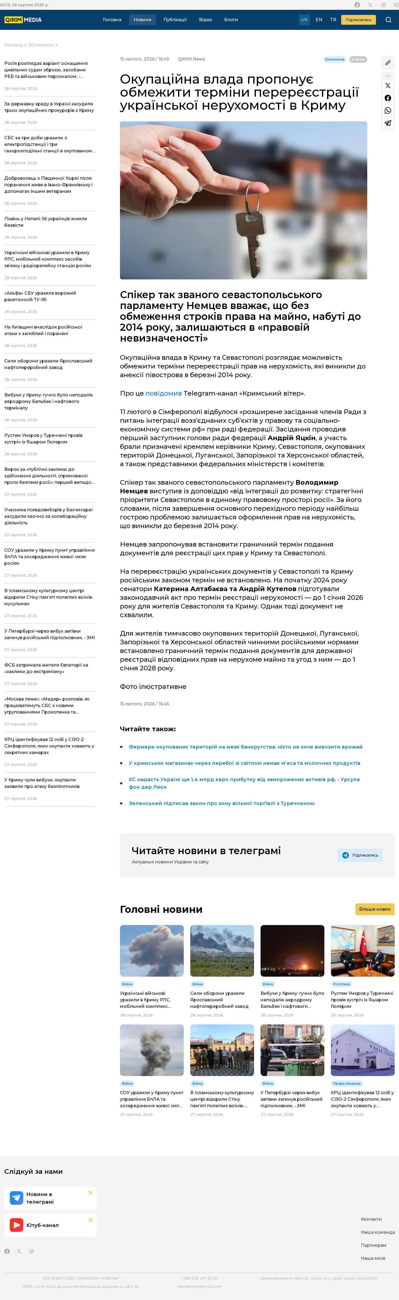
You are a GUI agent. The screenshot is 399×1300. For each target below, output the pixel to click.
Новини (142, 19)
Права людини (347, 1083)
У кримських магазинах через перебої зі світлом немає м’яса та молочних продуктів (244, 763)
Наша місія (373, 1258)
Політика (341, 984)
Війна (127, 984)
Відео (205, 19)
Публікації (175, 19)
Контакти (371, 1219)
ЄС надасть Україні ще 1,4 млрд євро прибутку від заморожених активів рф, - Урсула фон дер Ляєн (244, 783)
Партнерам (374, 1245)
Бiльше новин (375, 909)
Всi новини (41, 45)
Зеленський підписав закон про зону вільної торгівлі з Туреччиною (222, 803)
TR (333, 19)
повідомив (163, 393)
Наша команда (378, 1232)
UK (304, 19)
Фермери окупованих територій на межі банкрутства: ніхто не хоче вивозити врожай (246, 747)
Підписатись (359, 19)
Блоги (231, 19)
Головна (112, 19)
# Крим (358, 59)
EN (319, 19)
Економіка (334, 59)
